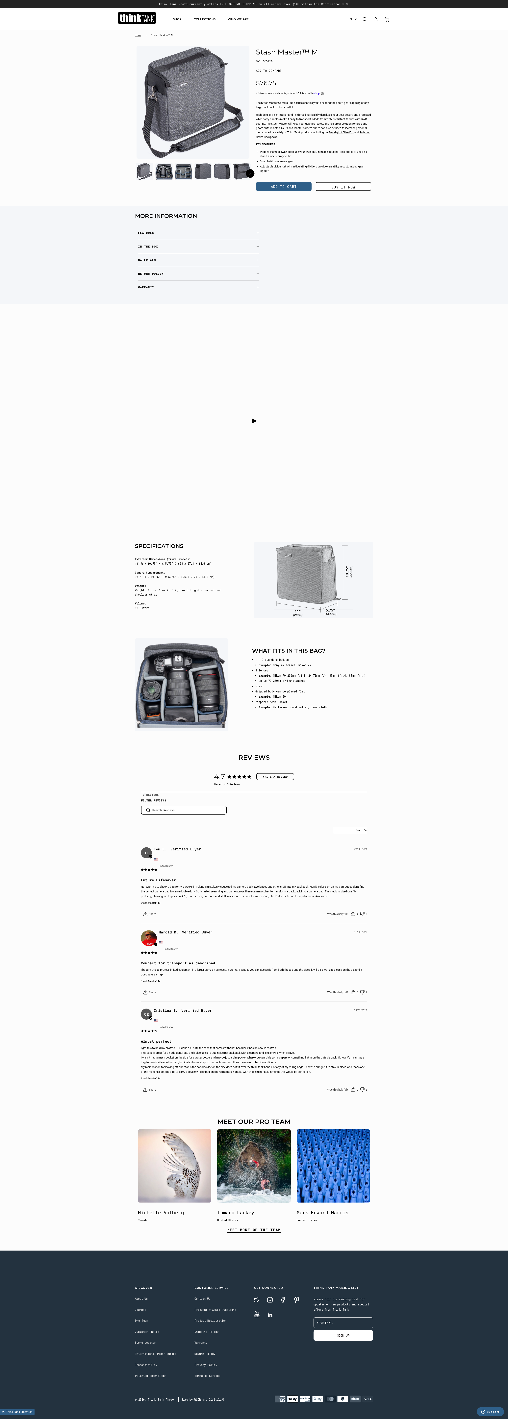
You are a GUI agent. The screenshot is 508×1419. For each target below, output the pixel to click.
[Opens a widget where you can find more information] (490, 1412)
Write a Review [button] (275, 776)
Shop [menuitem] (177, 19)
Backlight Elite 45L (341, 132)
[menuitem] (184, 19)
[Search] (364, 19)
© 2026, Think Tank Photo (154, 1399)
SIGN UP (343, 1335)
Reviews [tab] (152, 795)
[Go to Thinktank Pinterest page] (296, 1300)
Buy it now (343, 187)
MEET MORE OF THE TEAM (254, 1230)
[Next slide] (239, 103)
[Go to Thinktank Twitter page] (257, 1300)
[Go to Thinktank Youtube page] (257, 1315)
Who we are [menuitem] (238, 19)
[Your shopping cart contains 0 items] (387, 19)
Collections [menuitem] (205, 19)
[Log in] (375, 19)
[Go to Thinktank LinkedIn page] (270, 1315)
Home (138, 35)
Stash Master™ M (150, 902)
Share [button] (152, 914)
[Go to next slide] (250, 174)
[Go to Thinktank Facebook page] (283, 1300)
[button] (269, 70)
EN (350, 19)
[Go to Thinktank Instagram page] (270, 1300)
